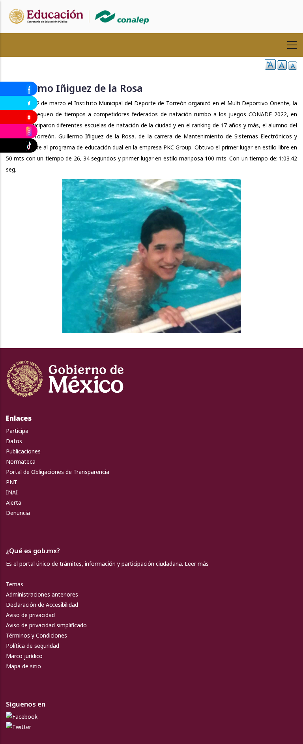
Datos (14, 441)
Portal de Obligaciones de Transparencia (57, 471)
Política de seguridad (32, 645)
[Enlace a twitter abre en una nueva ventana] (18, 727)
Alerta (13, 502)
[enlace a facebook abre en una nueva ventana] (21, 716)
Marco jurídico (24, 656)
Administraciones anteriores (42, 594)
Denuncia (18, 513)
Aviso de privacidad (30, 615)
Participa (17, 430)
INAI (12, 492)
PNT (11, 482)
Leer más (197, 563)
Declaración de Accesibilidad (42, 604)
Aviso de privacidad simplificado (46, 625)
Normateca (21, 461)
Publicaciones (23, 451)
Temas (14, 584)
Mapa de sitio (23, 666)
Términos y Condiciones (36, 635)
